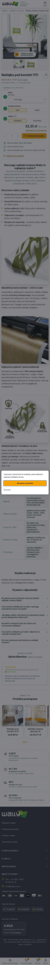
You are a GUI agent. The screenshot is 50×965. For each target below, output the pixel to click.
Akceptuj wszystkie (25, 483)
